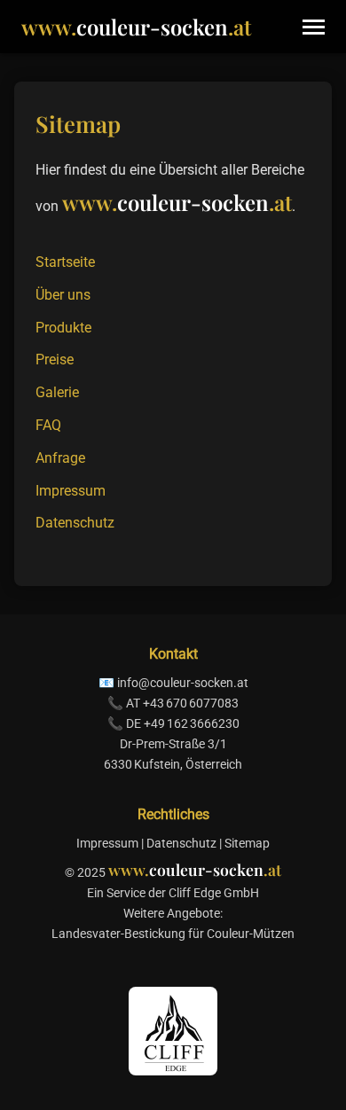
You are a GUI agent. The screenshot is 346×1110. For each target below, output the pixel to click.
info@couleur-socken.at (182, 683)
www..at (136, 26)
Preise (54, 359)
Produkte (63, 327)
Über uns (62, 294)
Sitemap (247, 843)
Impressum (70, 490)
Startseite (65, 262)
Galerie (57, 392)
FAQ (48, 425)
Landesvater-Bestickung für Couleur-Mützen (173, 934)
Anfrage (60, 457)
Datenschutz (74, 522)
